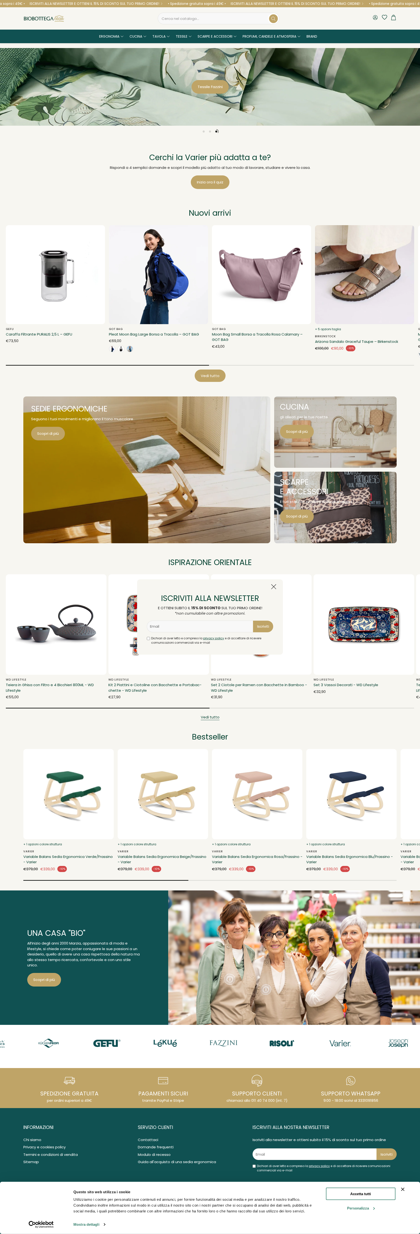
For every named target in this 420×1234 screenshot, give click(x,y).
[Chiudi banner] (402, 1189)
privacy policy (213, 638)
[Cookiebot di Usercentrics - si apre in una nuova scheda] (41, 1224)
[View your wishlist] (383, 17)
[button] (218, 18)
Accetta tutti (360, 1194)
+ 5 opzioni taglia (328, 329)
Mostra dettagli (86, 1224)
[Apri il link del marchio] (57, 1043)
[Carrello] (393, 19)
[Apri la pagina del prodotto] (55, 274)
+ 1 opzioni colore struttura (42, 844)
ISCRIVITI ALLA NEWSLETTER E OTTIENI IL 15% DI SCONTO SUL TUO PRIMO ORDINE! (94, 3)
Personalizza (358, 1208)
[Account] (375, 18)
